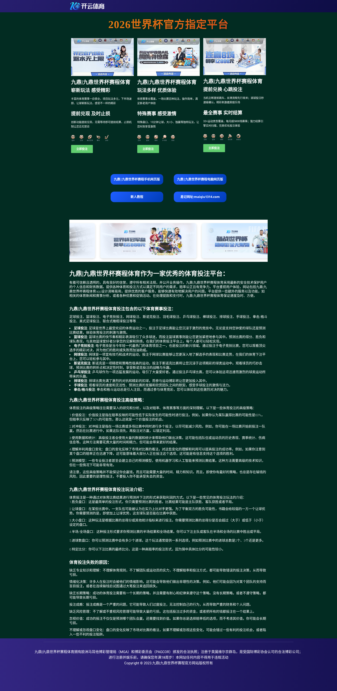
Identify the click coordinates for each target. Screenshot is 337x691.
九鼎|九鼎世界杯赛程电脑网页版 (200, 179)
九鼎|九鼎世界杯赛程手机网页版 (137, 179)
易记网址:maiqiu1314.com (200, 197)
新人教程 (137, 197)
